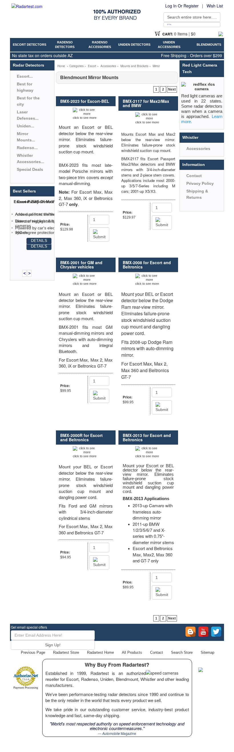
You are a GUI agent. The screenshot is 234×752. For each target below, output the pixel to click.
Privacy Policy (200, 183)
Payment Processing (25, 687)
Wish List (215, 6)
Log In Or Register (182, 6)
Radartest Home (100, 652)
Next (172, 89)
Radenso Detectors (64, 45)
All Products (132, 652)
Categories (76, 66)
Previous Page (33, 652)
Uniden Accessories (169, 45)
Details (39, 240)
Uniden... (25, 126)
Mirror (156, 66)
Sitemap (207, 652)
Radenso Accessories (99, 45)
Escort (92, 66)
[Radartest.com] (27, 6)
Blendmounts (209, 44)
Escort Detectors (29, 44)
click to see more (84, 117)
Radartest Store (66, 652)
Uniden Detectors (134, 44)
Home (61, 66)
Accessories (108, 66)
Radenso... (27, 147)
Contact (194, 175)
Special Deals (30, 169)
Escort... (25, 76)
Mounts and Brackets (134, 66)
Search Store (182, 652)
